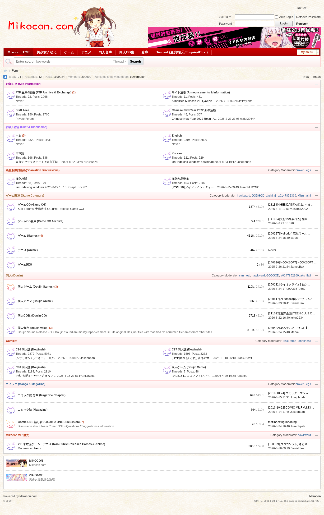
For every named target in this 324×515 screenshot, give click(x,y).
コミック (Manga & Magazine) (25, 384)
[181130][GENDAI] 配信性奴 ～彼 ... (290, 204)
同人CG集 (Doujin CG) (32, 315)
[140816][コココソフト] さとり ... (193, 375)
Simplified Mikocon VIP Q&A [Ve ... (193, 101)
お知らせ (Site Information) (23, 84)
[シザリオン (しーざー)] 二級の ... (36, 358)
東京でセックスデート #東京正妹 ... (38, 162)
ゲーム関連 (25, 264)
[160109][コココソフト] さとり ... (289, 444)
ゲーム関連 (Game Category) (25, 195)
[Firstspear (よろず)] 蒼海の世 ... (192, 358)
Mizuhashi (304, 195)
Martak (295, 332)
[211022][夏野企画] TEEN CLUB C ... (291, 313)
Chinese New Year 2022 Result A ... (194, 118)
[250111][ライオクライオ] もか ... (289, 284)
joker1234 (297, 317)
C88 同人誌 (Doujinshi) (31, 367)
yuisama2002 (299, 209)
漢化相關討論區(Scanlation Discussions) (33, 170)
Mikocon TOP (18, 52)
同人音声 (105, 52)
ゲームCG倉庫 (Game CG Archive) (40, 221)
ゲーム (69, 52)
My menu (307, 52)
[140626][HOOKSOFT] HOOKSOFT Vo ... (294, 262)
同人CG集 (126, 52)
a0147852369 (287, 195)
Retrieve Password (308, 17)
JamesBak (297, 266)
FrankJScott (244, 358)
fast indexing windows (30, 187)
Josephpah (244, 162)
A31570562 (297, 288)
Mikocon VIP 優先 (17, 435)
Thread (118, 61)
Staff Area (22, 110)
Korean (177, 153)
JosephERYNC (77, 187)
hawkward (243, 195)
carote (295, 237)
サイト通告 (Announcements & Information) (201, 92)
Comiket (11, 341)
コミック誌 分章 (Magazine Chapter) (41, 395)
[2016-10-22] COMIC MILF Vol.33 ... (291, 407)
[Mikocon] (60, 45)
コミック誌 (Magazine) (32, 409)
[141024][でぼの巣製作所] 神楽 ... (289, 219)
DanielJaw (297, 303)
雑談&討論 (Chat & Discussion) (26, 127)
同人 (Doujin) (14, 275)
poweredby (137, 76)
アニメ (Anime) (28, 250)
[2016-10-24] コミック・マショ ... (289, 393)
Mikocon (5, 70)
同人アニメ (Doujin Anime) (35, 301)
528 (291, 223)
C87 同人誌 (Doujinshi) (187, 349)
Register (302, 23)
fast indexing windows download (193, 162)
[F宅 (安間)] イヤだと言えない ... (36, 375)
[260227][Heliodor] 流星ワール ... (289, 233)
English (177, 135)
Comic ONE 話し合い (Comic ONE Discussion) (49, 422)
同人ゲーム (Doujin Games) (36, 286)
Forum (16, 70)
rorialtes (242, 375)
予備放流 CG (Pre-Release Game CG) (59, 209)
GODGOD (258, 195)
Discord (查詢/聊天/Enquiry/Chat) (182, 52)
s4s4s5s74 (91, 162)
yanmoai (244, 275)
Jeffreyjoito (245, 101)
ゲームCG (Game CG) (32, 204)
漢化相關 (21, 178)
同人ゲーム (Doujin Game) (189, 367)
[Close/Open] (316, 84)
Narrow (301, 7)
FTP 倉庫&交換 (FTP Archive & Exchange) (43, 92)
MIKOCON (36, 460)
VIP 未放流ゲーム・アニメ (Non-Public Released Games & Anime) (61, 444)
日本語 (20, 153)
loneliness (304, 341)
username (223, 17)
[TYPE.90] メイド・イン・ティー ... (194, 187)
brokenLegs (303, 170)
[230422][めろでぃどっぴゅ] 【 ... (289, 328)
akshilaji (271, 195)
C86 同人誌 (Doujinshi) (31, 349)
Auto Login (286, 17)
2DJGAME (36, 475)
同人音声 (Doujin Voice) (33, 328)
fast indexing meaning (282, 422)
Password (225, 23)
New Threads (312, 76)
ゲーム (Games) (28, 235)
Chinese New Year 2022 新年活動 (194, 110)
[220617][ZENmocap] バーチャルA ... (291, 299)
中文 (18, 135)
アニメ (86, 52)
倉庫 (145, 52)
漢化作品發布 (180, 178)
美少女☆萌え (47, 52)
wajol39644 (247, 118)
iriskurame (289, 341)
